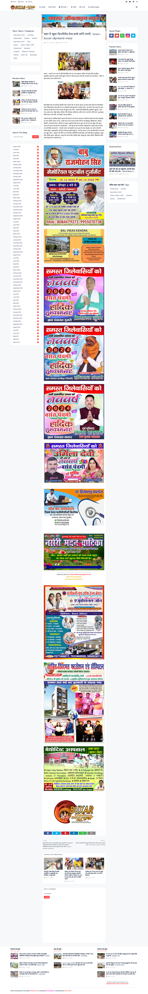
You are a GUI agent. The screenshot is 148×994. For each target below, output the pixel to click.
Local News (30, 35)
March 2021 (26, 342)
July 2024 (26, 222)
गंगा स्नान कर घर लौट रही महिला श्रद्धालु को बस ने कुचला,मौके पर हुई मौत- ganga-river (121, 955)
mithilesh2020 (110, 983)
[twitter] (133, 1)
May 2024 (26, 228)
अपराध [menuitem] (83, 7)
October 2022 (26, 285)
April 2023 (25, 267)
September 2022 (26, 288)
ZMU (117, 983)
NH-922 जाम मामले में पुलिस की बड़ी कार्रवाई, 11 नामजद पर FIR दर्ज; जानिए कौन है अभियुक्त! (126, 88)
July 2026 (26, 149)
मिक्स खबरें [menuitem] (63, 7)
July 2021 (26, 330)
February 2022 (26, 309)
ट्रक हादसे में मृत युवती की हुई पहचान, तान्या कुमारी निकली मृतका (126, 60)
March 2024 (26, 234)
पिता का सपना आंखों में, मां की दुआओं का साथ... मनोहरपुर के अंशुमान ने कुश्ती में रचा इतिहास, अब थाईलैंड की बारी (29, 119)
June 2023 (25, 261)
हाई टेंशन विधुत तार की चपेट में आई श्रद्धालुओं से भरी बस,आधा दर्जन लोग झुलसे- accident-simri (121, 964)
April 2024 (26, 231)
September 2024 (26, 216)
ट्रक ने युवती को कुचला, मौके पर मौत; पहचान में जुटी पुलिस (126, 69)
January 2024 (26, 240)
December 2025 (26, 170)
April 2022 (26, 303)
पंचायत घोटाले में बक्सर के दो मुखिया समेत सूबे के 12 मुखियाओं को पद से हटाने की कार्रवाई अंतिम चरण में (126, 51)
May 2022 (26, 300)
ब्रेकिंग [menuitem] (74, 7)
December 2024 (26, 207)
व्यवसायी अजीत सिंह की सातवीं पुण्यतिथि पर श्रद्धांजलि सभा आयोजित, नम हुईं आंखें (29, 92)
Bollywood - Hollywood (28, 51)
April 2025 (26, 194)
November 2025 (26, 173)
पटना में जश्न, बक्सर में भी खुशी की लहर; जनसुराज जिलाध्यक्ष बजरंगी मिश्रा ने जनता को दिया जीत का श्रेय (126, 97)
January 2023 (26, 276)
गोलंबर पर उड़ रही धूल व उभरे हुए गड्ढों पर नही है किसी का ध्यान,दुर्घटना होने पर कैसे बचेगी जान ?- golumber (34, 973)
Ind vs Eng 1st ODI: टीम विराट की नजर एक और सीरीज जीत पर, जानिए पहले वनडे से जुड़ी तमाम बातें (78, 964)
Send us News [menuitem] (94, 7)
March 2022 (26, 306)
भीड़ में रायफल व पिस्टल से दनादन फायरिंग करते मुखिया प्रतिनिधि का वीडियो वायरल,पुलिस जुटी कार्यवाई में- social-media (34, 955)
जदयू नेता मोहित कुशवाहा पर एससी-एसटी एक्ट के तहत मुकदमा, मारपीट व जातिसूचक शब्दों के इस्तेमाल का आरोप (126, 106)
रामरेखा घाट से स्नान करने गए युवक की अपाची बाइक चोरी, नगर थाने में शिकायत (29, 110)
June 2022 (26, 297)
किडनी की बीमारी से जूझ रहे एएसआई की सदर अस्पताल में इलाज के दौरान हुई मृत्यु (125, 115)
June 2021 (26, 333)
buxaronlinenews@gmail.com (80, 574)
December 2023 (26, 243)
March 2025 (26, 197)
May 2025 (26, 191)
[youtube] (130, 1)
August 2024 (26, 219)
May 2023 (25, 264)
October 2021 (26, 321)
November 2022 (26, 282)
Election (16, 45)
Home (14, 1)
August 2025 (26, 182)
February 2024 (26, 237)
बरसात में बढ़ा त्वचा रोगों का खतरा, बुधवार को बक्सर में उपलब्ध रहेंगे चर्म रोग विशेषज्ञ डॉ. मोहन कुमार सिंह (126, 78)
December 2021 (26, 315)
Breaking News (18, 38)
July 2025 (26, 185)
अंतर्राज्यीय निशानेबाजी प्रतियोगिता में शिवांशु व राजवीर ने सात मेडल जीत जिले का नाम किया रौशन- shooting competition (78, 955)
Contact (30, 1)
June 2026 (26, 152)
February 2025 (26, 200)
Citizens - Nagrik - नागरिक (27, 45)
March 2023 (25, 270)
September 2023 (26, 252)
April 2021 (26, 339)
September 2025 (26, 179)
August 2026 (26, 146)
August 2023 (26, 255)
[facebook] (126, 1)
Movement (27, 48)
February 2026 (26, 164)
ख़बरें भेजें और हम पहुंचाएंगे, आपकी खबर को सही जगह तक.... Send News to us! (122, 170)
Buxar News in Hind (19, 41)
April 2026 (26, 158)
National (16, 55)
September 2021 (26, 324)
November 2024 (26, 210)
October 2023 (26, 249)
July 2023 (25, 258)
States (15, 58)
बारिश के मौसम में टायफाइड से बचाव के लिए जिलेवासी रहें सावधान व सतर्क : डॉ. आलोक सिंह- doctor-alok (33, 964)
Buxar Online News (50, 42)
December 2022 (26, 279)
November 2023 (26, 246)
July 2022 (26, 294)
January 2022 (26, 312)
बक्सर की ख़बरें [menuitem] (52, 7)
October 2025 (26, 176)
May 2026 (26, 155)
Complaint (16, 51)
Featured (34, 38)
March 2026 (26, 161)
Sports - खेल (24, 55)
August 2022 (26, 291)
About (22, 1)
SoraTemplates (50, 990)
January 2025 (26, 203)
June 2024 (26, 225)
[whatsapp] (122, 36)
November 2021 (26, 318)
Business (26, 38)
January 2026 (26, 167)
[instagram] (136, 1)
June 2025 (26, 188)
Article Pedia (124, 983)
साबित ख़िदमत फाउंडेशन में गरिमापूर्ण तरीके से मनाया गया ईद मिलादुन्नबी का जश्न (29, 83)
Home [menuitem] (43, 7)
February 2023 (26, 273)
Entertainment (17, 48)
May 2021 (26, 336)
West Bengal (33, 55)
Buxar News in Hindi (19, 35)
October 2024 (26, 213)
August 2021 (26, 327)
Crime (28, 41)
